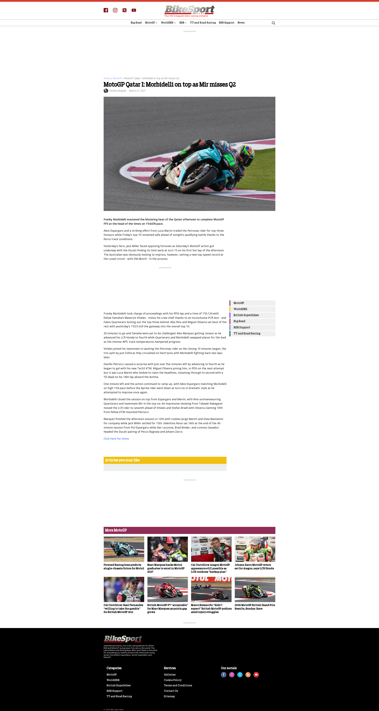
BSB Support (226, 22)
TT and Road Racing (203, 22)
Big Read (136, 22)
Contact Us (171, 691)
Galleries (170, 674)
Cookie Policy (173, 680)
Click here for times (116, 438)
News (241, 22)
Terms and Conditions (178, 685)
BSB (181, 22)
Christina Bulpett (117, 90)
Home (107, 78)
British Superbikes (246, 315)
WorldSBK (167, 22)
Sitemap (169, 696)
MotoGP (150, 22)
